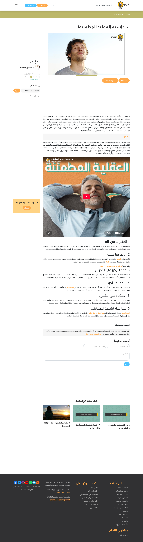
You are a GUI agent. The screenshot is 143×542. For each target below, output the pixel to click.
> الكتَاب (125, 521)
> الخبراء (125, 518)
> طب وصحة (123, 504)
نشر (126, 364)
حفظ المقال (33, 79)
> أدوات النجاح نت (121, 524)
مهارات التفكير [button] (110, 80)
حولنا (38, 486)
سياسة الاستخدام (19, 486)
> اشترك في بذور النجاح (89, 494)
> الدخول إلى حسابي (90, 501)
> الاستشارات (123, 514)
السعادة (26, 77)
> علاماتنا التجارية (91, 504)
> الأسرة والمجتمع (121, 508)
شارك (17, 90)
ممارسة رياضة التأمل (96, 313)
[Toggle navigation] (16, 5)
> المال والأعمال (122, 494)
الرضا (119, 259)
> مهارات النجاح (122, 491)
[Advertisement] (86, 97)
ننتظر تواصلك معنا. (62, 492)
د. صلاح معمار (27, 67)
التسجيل (31, 5)
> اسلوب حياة (123, 498)
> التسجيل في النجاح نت (89, 498)
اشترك (26, 208)
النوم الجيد (126, 313)
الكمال (107, 262)
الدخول (42, 5)
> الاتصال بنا (93, 508)
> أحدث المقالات (122, 488)
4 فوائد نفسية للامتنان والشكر (110, 266)
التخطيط (70, 287)
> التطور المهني (122, 501)
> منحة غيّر (124, 535)
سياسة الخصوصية (30, 486)
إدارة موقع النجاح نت (94, 334)
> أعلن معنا (94, 488)
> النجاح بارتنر (92, 491)
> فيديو (125, 511)
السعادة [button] (124, 80)
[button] (86, 136)
